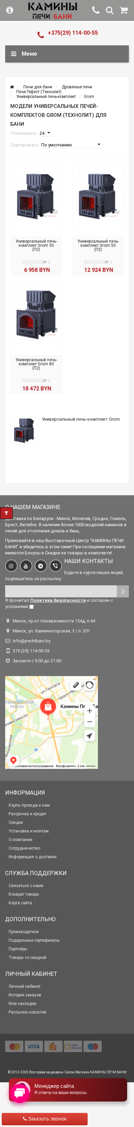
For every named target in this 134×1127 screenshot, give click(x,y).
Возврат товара (24, 894)
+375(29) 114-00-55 (73, 33)
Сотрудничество (24, 848)
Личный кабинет (25, 986)
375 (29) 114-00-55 (31, 650)
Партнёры (18, 949)
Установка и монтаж (29, 831)
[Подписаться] (123, 591)
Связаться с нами (26, 885)
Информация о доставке (32, 856)
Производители (24, 931)
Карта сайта (20, 903)
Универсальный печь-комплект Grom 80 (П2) (36, 364)
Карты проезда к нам (29, 805)
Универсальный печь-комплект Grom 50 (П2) (98, 245)
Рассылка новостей (27, 1012)
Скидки (16, 822)
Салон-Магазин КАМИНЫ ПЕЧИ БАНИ (95, 1072)
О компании (20, 839)
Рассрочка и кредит (27, 813)
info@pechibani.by (31, 640)
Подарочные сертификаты (34, 940)
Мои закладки (22, 1003)
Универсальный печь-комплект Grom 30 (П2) (36, 245)
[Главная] (11, 87)
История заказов (25, 995)
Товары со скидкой (27, 957)
